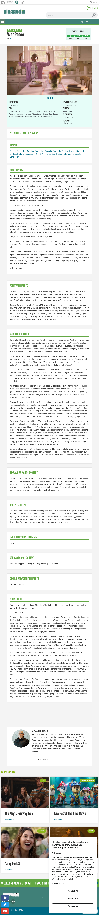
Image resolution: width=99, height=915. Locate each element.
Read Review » (9, 819)
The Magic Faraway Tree (19, 813)
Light (70, 36)
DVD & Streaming (14, 30)
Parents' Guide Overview (25, 133)
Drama (12, 39)
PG (8, 39)
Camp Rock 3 (12, 863)
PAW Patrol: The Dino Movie (70, 813)
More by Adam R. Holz (43, 759)
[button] (2, 21)
